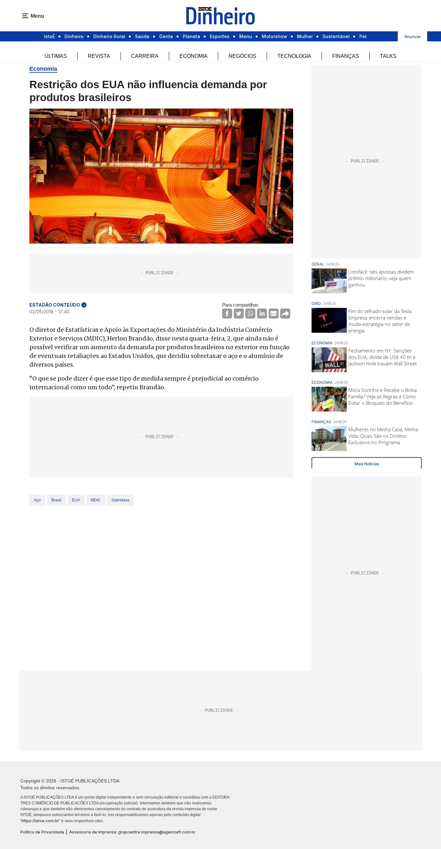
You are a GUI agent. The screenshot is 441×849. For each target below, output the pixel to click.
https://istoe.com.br (40, 820)
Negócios (242, 56)
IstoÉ (49, 36)
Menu (245, 36)
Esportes (220, 36)
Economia (193, 56)
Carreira (145, 56)
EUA (76, 500)
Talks (388, 56)
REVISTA (99, 56)
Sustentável (336, 36)
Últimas (56, 56)
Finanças (345, 56)
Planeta (191, 36)
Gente (166, 36)
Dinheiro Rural (109, 36)
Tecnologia (294, 56)
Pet (363, 36)
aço (37, 500)
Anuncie (412, 36)
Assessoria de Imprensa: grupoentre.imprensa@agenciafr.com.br (132, 832)
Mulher (305, 36)
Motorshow (274, 36)
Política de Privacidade (42, 832)
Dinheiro (74, 36)
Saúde (142, 36)
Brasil (56, 500)
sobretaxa (120, 500)
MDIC (96, 500)
